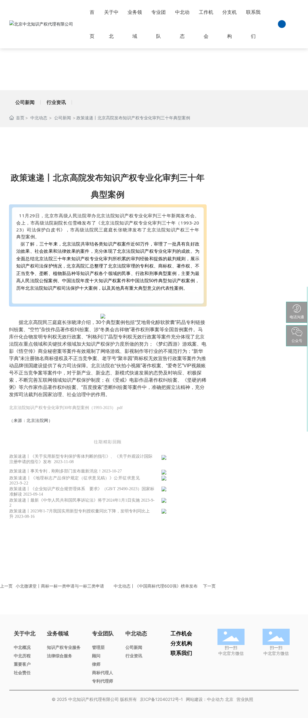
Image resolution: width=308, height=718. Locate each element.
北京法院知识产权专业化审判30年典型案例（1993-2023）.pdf (66, 407)
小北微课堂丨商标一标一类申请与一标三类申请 (60, 585)
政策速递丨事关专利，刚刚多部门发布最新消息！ (55, 471)
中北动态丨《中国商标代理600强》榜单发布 (156, 585)
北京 (229, 699)
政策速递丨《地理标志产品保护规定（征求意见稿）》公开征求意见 (74, 478)
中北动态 (38, 117)
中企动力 (215, 699)
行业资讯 (56, 102)
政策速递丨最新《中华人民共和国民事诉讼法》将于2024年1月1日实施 (74, 500)
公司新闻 (25, 102)
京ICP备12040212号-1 (161, 699)
